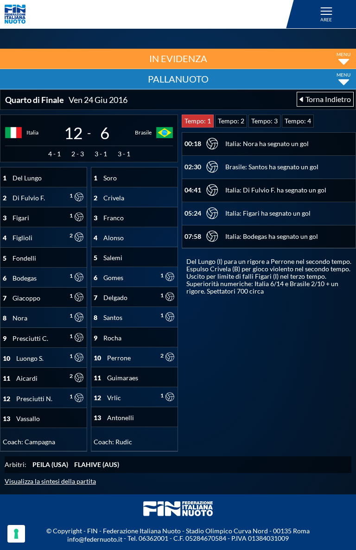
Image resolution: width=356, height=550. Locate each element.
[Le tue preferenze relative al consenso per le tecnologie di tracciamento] (16, 534)
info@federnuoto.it (94, 539)
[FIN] (151, 14)
